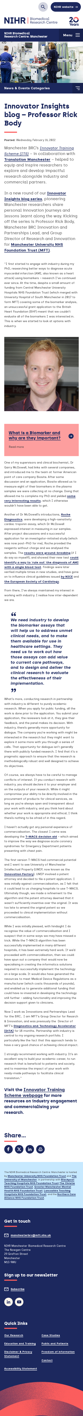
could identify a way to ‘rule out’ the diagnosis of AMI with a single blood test (41, 562)
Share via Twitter (19, 1149)
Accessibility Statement (20, 1368)
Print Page (40, 1149)
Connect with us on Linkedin (8, 1302)
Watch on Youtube (19, 1302)
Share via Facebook (8, 1149)
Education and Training (20, 1343)
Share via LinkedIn (30, 1149)
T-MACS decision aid (41, 836)
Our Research (13, 1335)
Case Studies (51, 1335)
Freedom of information (58, 1351)
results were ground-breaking (47, 553)
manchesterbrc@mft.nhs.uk (38, 1237)
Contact (47, 1360)
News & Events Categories (27, 88)
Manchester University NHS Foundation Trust (37, 1175)
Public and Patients (55, 1343)
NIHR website (63, 6)
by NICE (67, 576)
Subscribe (25, 1290)
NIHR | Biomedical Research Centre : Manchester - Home (30, 20)
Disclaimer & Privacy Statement (18, 1353)
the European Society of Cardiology (31, 581)
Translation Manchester (27, 159)
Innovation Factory (19, 874)
